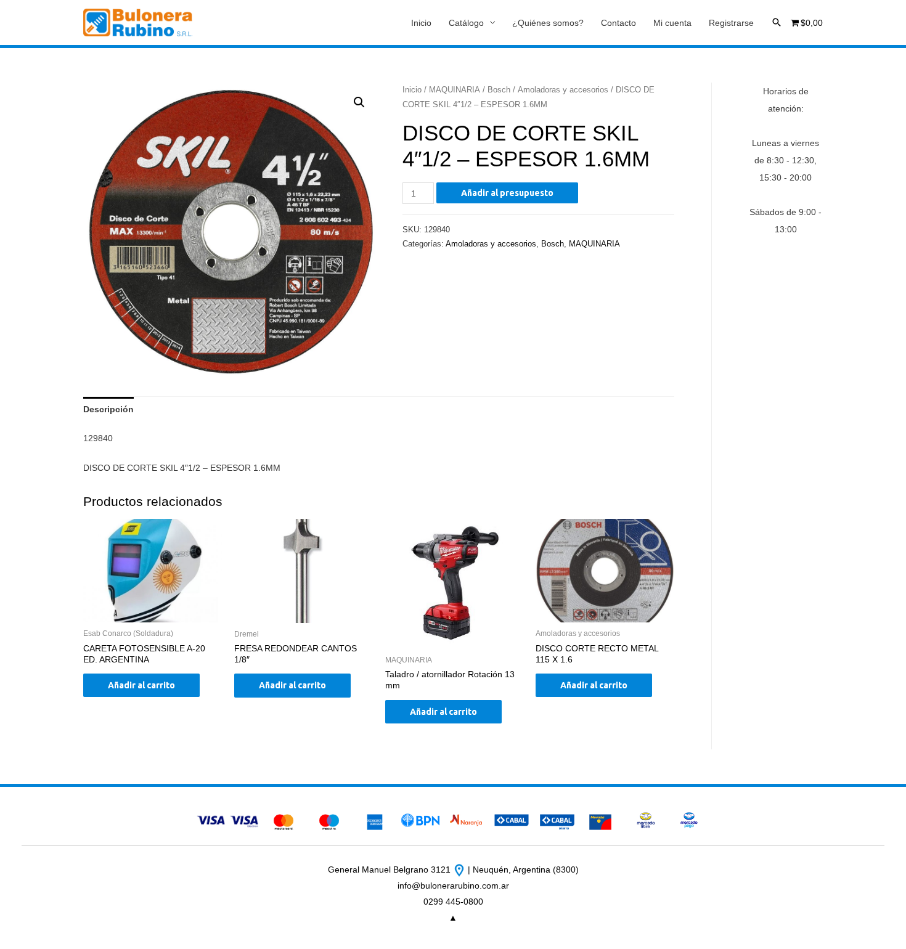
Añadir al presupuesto (507, 193)
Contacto (618, 23)
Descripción (108, 409)
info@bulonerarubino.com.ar (453, 885)
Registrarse (731, 23)
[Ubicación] (460, 869)
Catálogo (466, 23)
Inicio (421, 23)
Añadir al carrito (141, 685)
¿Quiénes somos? (548, 23)
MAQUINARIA (454, 89)
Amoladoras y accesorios (563, 89)
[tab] (108, 409)
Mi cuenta (672, 23)
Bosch (499, 89)
